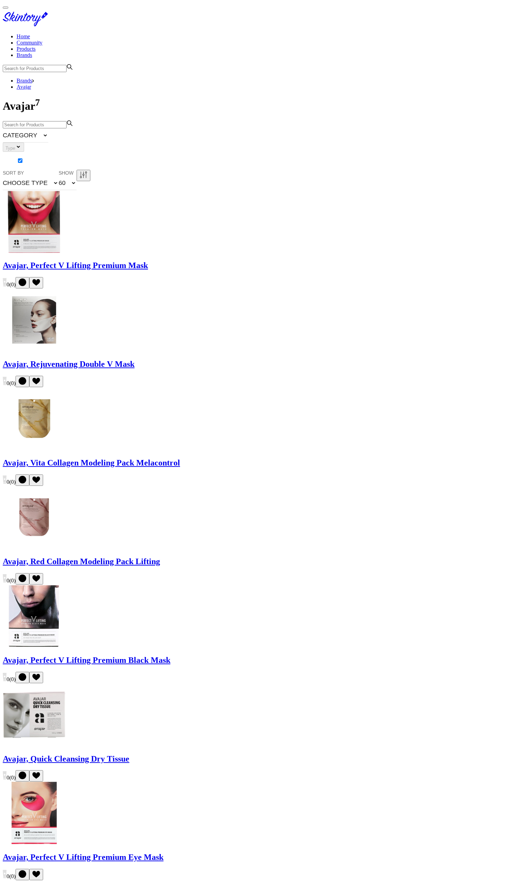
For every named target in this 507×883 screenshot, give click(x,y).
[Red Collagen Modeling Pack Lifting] (34, 547)
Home (23, 36)
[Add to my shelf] (22, 282)
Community (29, 43)
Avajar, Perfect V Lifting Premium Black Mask (86, 660)
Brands (24, 55)
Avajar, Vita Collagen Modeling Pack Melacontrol (91, 462)
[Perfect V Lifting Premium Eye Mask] (34, 842)
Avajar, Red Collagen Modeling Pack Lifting (81, 561)
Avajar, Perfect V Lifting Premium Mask (75, 265)
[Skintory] (27, 25)
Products (26, 49)
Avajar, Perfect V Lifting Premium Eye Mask (83, 857)
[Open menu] (5, 8)
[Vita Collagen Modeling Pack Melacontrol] (34, 448)
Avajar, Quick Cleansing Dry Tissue (66, 758)
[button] (25, 135)
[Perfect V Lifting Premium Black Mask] (34, 645)
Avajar (24, 87)
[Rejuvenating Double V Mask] (34, 349)
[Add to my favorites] (36, 282)
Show (66, 173)
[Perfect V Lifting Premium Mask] (34, 251)
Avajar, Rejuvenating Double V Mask (69, 364)
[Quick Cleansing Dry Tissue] (34, 744)
